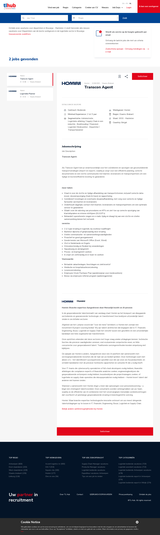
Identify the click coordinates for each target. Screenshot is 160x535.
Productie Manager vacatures (93, 467)
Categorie (76, 7)
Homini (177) (50, 473)
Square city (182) (52, 470)
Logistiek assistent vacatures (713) (132, 467)
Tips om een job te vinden (92, 476)
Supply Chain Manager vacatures (95, 464)
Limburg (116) (14, 476)
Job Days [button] (116, 7)
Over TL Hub (65, 494)
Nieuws (105, 7)
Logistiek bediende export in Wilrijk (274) (134, 482)
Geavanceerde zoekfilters (20, 34)
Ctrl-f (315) (49, 467)
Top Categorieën (126, 458)
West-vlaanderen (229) (18, 470)
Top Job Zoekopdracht (93, 458)
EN (123, 4)
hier (22, 531)
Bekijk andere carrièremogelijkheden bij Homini (82, 408)
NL (130, 4)
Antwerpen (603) (15, 464)
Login (128, 7)
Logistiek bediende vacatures (93, 470)
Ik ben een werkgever (148, 6)
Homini (127, 110)
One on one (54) (51, 476)
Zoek (124, 18)
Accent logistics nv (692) (55, 464)
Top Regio (13, 458)
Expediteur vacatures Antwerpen (95, 473)
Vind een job (53, 7)
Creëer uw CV (91, 7)
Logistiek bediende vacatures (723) (132, 464)
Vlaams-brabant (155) (17, 473)
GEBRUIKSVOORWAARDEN (101, 494)
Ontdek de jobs (145, 494)
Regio (65, 7)
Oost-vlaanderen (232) (18, 467)
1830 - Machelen (126, 118)
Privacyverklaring (125, 494)
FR (127, 4)
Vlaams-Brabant (126, 114)
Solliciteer (142, 76)
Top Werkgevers (53, 458)
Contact (80, 494)
